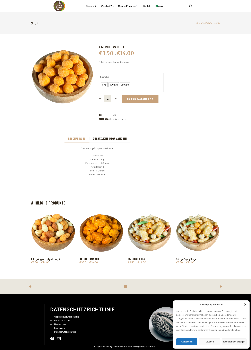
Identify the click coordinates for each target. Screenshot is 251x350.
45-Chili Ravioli (89, 259)
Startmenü (91, 6)
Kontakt (147, 6)
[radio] (104, 84)
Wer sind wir (107, 6)
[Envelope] (59, 338)
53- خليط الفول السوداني (45, 259)
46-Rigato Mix (136, 259)
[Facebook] (52, 338)
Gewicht (104, 77)
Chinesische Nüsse (118, 119)
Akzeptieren (186, 341)
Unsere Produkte (127, 6)
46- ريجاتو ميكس (186, 259)
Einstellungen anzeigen (234, 341)
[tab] (76, 138)
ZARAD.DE (151, 347)
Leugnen (210, 341)
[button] (245, 304)
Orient (199, 23)
